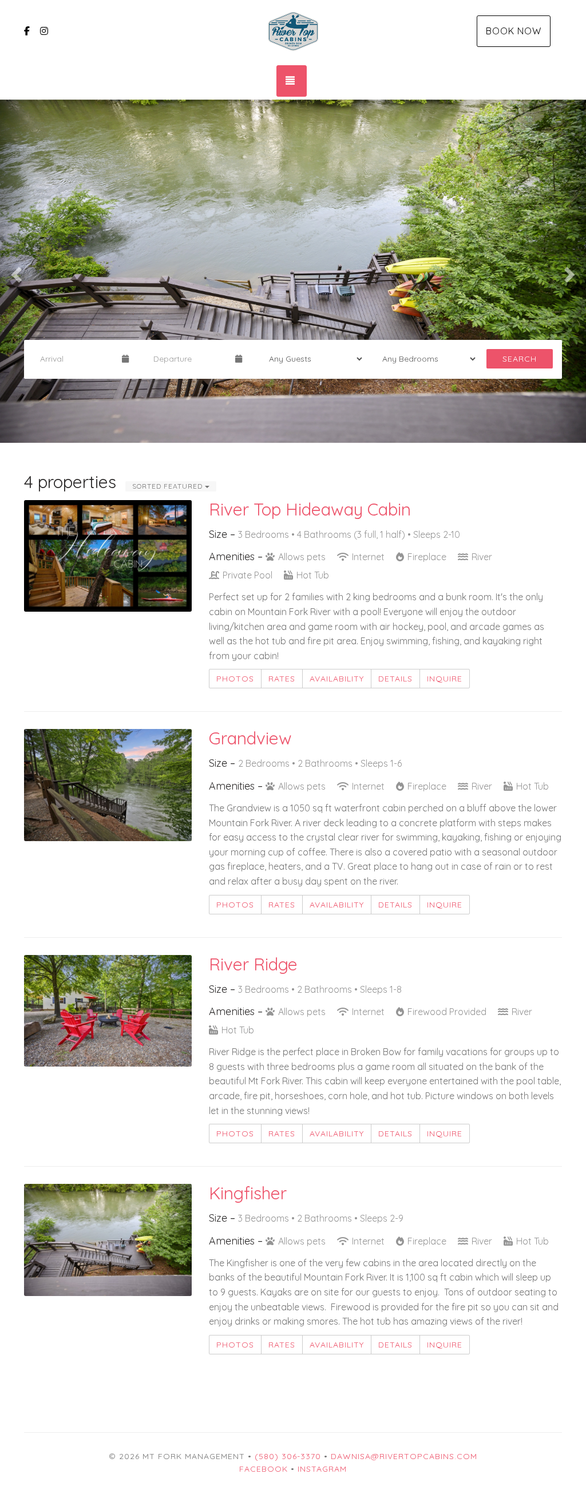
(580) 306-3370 (288, 1456)
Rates (281, 678)
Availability (337, 678)
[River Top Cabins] (292, 31)
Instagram (322, 1469)
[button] (14, 271)
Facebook (263, 1469)
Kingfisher (248, 1193)
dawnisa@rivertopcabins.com (404, 1456)
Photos (235, 678)
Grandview (250, 738)
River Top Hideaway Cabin (310, 509)
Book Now (513, 31)
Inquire (444, 678)
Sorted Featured (168, 486)
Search (519, 359)
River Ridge (253, 964)
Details (395, 678)
